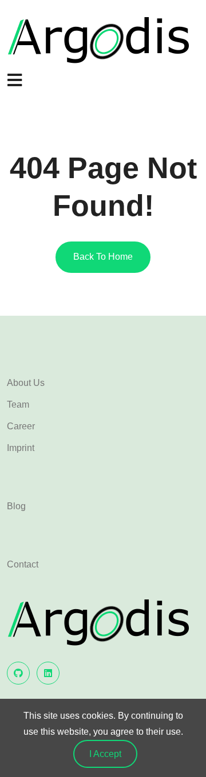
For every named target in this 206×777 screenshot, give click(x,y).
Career (21, 426)
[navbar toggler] (14, 81)
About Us (26, 383)
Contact (22, 564)
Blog (16, 506)
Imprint (20, 448)
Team (18, 404)
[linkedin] (48, 673)
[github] (18, 673)
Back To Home (103, 256)
